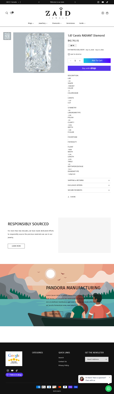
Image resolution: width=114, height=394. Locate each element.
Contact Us (63, 362)
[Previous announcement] (38, 2)
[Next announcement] (75, 2)
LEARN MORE (16, 246)
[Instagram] (97, 2)
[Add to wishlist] (69, 54)
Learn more (54, 314)
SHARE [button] (73, 197)
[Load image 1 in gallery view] (7, 36)
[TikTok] (106, 2)
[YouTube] (102, 2)
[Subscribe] (105, 359)
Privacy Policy (64, 365)
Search (61, 358)
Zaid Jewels (57, 391)
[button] (7, 13)
